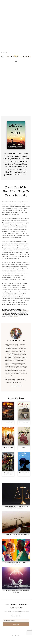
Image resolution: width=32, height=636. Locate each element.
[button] (16, 61)
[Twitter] (4, 52)
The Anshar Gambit (8, 447)
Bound (24, 447)
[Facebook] (2, 52)
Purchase (15, 316)
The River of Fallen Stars (23, 473)
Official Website (18, 385)
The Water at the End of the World (8, 473)
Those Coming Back (24, 422)
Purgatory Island (8, 422)
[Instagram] (6, 52)
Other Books (12, 385)
